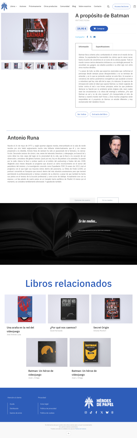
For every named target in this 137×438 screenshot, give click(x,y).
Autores (23, 6)
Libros (13, 6)
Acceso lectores (122, 6)
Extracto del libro (99, 114)
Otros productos (50, 6)
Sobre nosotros (85, 6)
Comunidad (64, 6)
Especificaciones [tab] (103, 47)
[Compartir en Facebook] (88, 37)
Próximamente (35, 6)
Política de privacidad (48, 408)
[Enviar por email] (94, 37)
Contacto (97, 6)
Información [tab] (84, 47)
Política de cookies (47, 413)
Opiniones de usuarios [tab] (82, 200)
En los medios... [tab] (107, 200)
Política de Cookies (80, 429)
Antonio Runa (82, 20)
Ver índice (81, 114)
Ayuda (12, 404)
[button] (6, 37)
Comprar (100, 28)
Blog (74, 6)
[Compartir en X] (91, 37)
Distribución (14, 408)
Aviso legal (44, 404)
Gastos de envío (16, 413)
